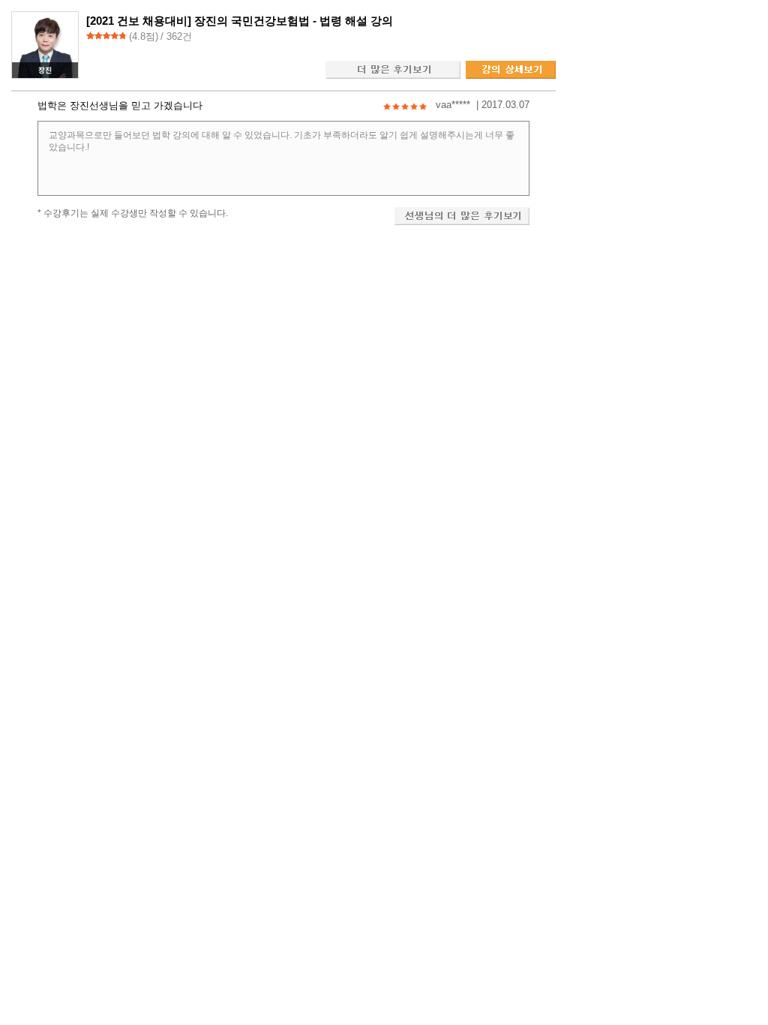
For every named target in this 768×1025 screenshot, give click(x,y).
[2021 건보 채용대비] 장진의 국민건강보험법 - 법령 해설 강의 (239, 20)
